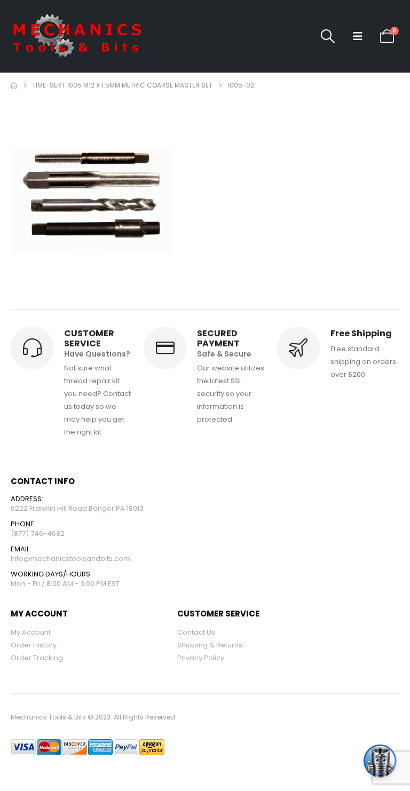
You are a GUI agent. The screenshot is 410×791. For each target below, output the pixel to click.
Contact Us (196, 632)
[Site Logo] (77, 36)
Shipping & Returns (209, 645)
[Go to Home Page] (14, 85)
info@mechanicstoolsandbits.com (70, 558)
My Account (31, 632)
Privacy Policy (200, 658)
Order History (34, 645)
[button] (327, 36)
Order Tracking (37, 658)
